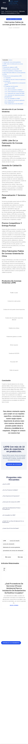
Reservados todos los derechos (16, 740)
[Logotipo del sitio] (14, 2)
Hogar (2, 11)
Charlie (10, 27)
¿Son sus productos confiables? (10, 490)
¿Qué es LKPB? (6, 484)
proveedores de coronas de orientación (13, 550)
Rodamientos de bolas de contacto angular (12, 695)
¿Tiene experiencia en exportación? (11, 496)
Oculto (10, 60)
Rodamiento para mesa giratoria (10, 710)
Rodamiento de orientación (11, 11)
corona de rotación (14, 540)
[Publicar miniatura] (5, 655)
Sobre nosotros (6, 687)
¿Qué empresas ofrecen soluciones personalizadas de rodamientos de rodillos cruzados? (18, 674)
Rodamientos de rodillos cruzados (10, 708)
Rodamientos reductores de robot (10, 715)
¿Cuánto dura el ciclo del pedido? (10, 528)
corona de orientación (8, 544)
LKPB (4, 540)
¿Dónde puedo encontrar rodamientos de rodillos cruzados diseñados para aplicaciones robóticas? (16, 665)
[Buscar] (26, 2)
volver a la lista (14, 557)
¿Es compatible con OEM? (8, 515)
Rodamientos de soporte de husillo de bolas (13, 718)
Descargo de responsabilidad (9, 692)
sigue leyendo (14, 605)
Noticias (4, 685)
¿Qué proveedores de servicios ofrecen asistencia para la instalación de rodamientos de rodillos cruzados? (14, 588)
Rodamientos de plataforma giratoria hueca (12, 697)
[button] (14, 485)
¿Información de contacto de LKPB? (11, 501)
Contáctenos (5, 690)
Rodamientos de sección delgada (10, 713)
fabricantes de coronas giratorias (11, 547)
